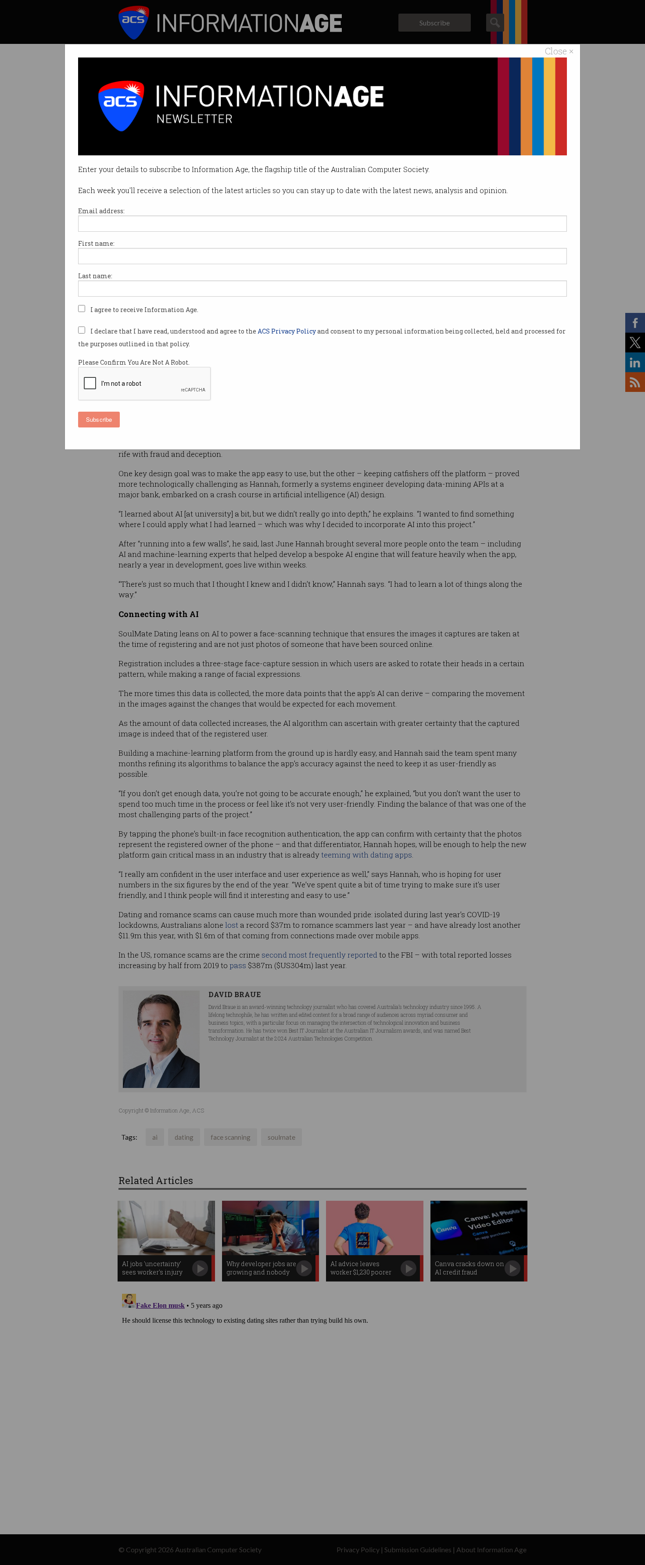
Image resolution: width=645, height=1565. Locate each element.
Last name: (95, 276)
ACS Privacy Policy (287, 331)
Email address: (101, 211)
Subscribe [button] (99, 419)
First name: (96, 243)
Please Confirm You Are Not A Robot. (134, 362)
